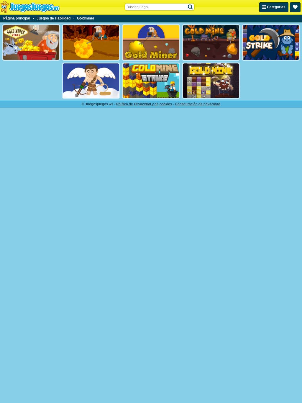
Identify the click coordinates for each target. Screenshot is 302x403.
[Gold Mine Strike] (151, 81)
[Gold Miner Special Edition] (91, 42)
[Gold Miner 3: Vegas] (31, 42)
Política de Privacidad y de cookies (144, 104)
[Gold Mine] (211, 81)
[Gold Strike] (271, 42)
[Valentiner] (91, 81)
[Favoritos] (295, 7)
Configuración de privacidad (197, 104)
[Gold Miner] (151, 42)
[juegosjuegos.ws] (30, 7)
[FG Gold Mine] (211, 42)
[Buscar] (190, 7)
